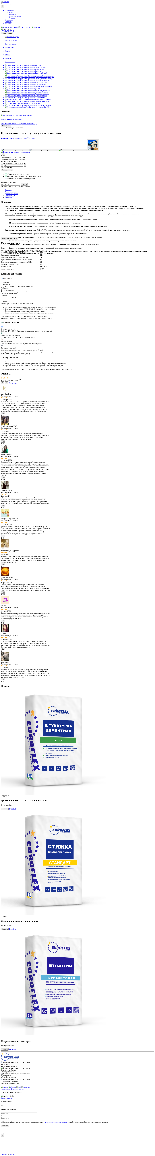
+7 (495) (7, 31)
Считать (24, 184)
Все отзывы (13, 383)
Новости (12, 12)
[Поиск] (2, 6)
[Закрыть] (2, 1135)
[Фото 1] (15, 150)
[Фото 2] (44, 150)
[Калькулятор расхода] (9, 27)
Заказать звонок (7, 33)
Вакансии (12, 14)
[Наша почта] (37, 27)
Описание (8, 190)
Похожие (8, 197)
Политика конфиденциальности (12, 1089)
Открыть (4, 1154)
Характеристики (11, 192)
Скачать (12, 1154)
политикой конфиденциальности (57, 1122)
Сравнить (5, 809)
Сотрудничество (15, 16)
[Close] (2, 1105)
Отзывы (12, 18)
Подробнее (12, 809)
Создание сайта (6, 1098)
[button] (77, 29)
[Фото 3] (72, 150)
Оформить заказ (7, 170)
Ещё (3, 413)
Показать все (6, 126)
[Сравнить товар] (25, 27)
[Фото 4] (93, 145)
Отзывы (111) (10, 196)
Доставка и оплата (11, 194)
